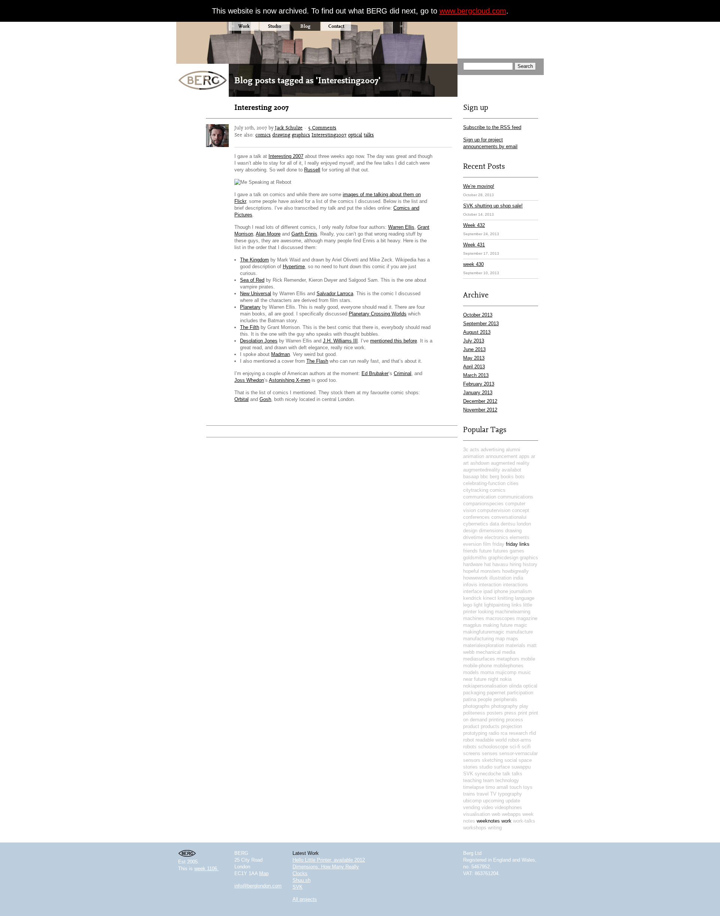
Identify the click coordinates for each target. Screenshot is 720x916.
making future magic (505, 625)
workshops (474, 827)
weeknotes (488, 821)
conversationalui (508, 517)
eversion (472, 544)
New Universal (255, 293)
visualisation (476, 814)
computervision (493, 510)
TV (493, 794)
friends (470, 551)
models (471, 672)
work (506, 821)
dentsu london (516, 524)
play (523, 706)
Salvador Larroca (334, 293)
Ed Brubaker (375, 373)
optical (355, 134)
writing (495, 827)
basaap (471, 476)
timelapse (473, 787)
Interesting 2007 (261, 107)
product (471, 726)
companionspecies (483, 503)
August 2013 (476, 332)
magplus (472, 625)
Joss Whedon (249, 380)
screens (471, 753)
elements (520, 537)
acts (474, 449)
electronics (496, 537)
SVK (468, 773)
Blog (305, 26)
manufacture (519, 632)
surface (502, 767)
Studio (274, 26)
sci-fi (515, 746)
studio (485, 767)
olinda (515, 686)
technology (507, 780)
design (470, 530)
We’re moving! (478, 186)
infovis (470, 584)
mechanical (488, 652)
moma (487, 672)
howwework (475, 578)
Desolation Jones (259, 341)
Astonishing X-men (289, 380)
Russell (312, 170)
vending (471, 807)
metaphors (507, 659)
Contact (336, 26)
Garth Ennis (304, 234)
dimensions (491, 530)
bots (520, 476)
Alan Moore (268, 234)
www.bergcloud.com (473, 11)
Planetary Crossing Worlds (377, 314)
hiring (515, 564)
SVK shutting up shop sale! (493, 206)
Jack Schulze (289, 127)
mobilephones (509, 665)
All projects (304, 899)
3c (465, 449)
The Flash (317, 361)
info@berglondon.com (258, 886)
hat (487, 564)
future (485, 551)
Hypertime (294, 266)
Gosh (265, 399)
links (517, 605)
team (488, 780)
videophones (508, 807)
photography (504, 706)
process (514, 719)
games (517, 551)
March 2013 (476, 375)
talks (369, 134)
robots (470, 746)
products (490, 726)
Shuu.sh (301, 880)
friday (498, 544)
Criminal (402, 373)
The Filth (249, 327)
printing (496, 719)
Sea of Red (252, 280)
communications (515, 497)
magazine (526, 618)
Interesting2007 (329, 134)
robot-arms (519, 740)
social (510, 760)
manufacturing (478, 638)
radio (494, 733)
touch (516, 787)
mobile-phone (477, 665)
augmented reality (510, 463)
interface (472, 591)
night (493, 679)
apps (524, 456)
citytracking (475, 490)
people (485, 699)
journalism (521, 591)
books (507, 476)
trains (469, 794)
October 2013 (477, 315)
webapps (511, 814)
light (478, 605)
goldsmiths (475, 557)
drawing (281, 134)
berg (494, 476)
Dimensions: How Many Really (325, 866)
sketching (492, 760)
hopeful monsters (482, 571)
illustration (500, 578)
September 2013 (481, 323)
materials (515, 645)
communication (479, 497)
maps (512, 638)
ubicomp (472, 800)
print (522, 713)
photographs (476, 706)
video (487, 807)
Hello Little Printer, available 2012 (328, 860)
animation (473, 456)
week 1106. (206, 868)
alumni (513, 449)
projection (511, 726)
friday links (518, 544)
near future (474, 679)
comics (263, 134)
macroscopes (500, 618)
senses (490, 753)
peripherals (505, 699)
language (524, 598)
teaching (472, 780)
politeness (474, 713)
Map (263, 873)
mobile (528, 659)
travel (483, 794)
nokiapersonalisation (485, 686)
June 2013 (474, 349)
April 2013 (474, 366)
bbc (484, 476)
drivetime (473, 537)
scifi (526, 746)
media (508, 652)
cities (513, 483)
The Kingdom (254, 260)
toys (527, 787)
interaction (490, 584)
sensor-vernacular (518, 753)
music (524, 672)
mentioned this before (393, 341)
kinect (489, 598)
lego (467, 605)
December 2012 (480, 401)
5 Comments (322, 127)
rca (504, 733)
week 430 (473, 264)
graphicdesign (503, 557)
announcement (502, 456)
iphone (501, 591)
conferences (476, 517)
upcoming (493, 800)
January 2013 (477, 392)
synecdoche (488, 773)
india (518, 578)
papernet (496, 692)
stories (470, 767)
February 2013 (478, 384)
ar (533, 456)
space (525, 760)
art (466, 463)
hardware (473, 564)
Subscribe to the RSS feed (492, 127)
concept (520, 510)
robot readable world (485, 740)
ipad (487, 591)
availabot (511, 470)
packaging (474, 692)
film (487, 544)
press (510, 713)
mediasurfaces (479, 659)
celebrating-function (484, 483)
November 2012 (480, 410)
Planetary (250, 307)
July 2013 (473, 341)
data (494, 524)
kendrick (472, 598)
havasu (500, 564)
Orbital (241, 399)
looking (486, 611)
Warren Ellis (401, 227)
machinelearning (512, 611)
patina (469, 699)
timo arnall (497, 787)
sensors (471, 760)
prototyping (475, 733)
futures (500, 551)
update (513, 800)
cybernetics (475, 524)
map (500, 638)
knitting (505, 598)
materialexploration (483, 645)
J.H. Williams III (340, 341)
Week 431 (474, 245)
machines (473, 618)
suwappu (521, 767)
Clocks (300, 873)
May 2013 (473, 358)
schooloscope (493, 746)
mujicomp (505, 672)
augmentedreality (481, 470)
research (518, 733)
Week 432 (474, 225)
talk (506, 773)
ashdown (479, 463)
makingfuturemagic (483, 632)
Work (243, 26)
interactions (515, 584)
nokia (506, 679)
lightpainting (497, 605)
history (530, 564)
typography (510, 794)
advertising (492, 449)
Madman (280, 354)
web (496, 814)
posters (495, 713)
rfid (532, 733)
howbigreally (515, 571)
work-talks (524, 821)
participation (520, 692)
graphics (301, 134)
